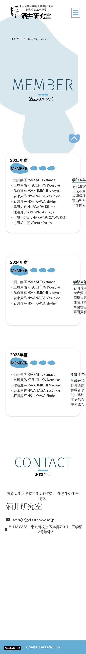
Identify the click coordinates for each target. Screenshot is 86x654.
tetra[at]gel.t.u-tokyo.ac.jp (33, 520)
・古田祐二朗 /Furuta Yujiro (31, 223)
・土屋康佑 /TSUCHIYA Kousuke (35, 185)
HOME (16, 39)
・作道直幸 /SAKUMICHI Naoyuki (35, 191)
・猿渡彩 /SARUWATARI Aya (32, 212)
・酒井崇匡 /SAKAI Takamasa (32, 180)
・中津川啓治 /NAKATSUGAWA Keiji (38, 217)
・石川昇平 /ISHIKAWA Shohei (33, 201)
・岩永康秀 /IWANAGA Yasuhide (35, 196)
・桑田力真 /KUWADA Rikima (32, 207)
